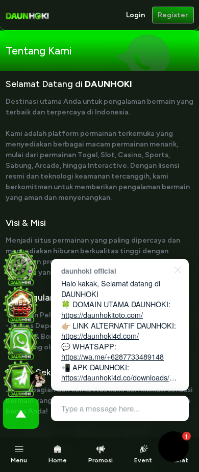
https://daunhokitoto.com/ (102, 314)
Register (173, 15)
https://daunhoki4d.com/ (100, 335)
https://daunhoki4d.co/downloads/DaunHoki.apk (120, 382)
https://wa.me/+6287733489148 (112, 356)
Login (135, 15)
